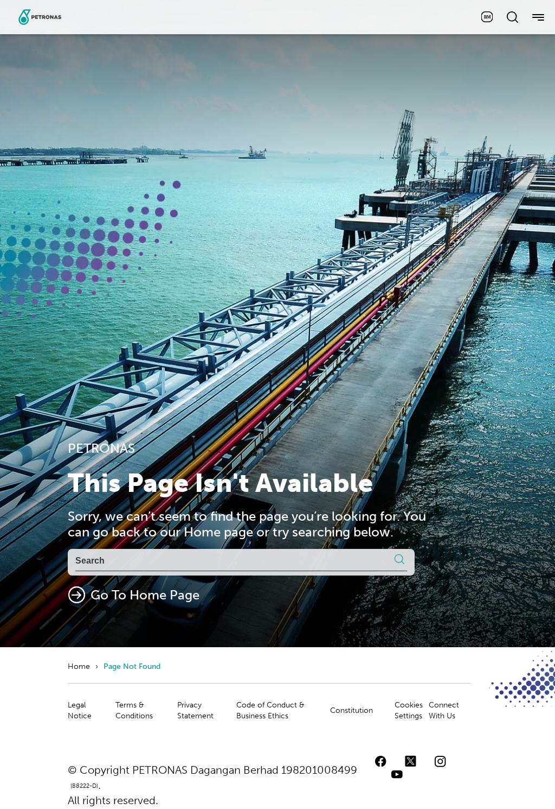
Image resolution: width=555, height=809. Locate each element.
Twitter (410, 761)
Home (79, 666)
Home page (218, 532)
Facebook (381, 761)
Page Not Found (132, 666)
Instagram (440, 761)
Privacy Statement (195, 710)
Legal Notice (80, 710)
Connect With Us (444, 710)
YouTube (397, 774)
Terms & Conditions (134, 710)
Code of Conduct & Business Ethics (270, 710)
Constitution (351, 710)
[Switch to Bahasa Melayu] (487, 16)
